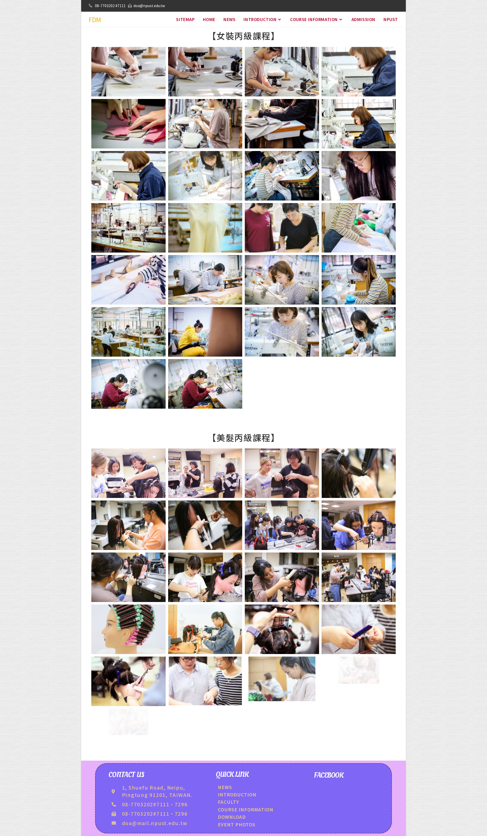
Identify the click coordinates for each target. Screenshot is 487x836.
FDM (95, 19)
